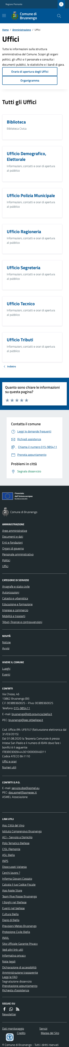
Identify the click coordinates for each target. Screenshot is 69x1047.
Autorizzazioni (10, 592)
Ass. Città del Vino (13, 825)
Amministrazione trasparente (20, 972)
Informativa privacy (14, 955)
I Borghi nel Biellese (14, 902)
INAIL (5, 938)
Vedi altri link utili (12, 949)
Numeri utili (9, 767)
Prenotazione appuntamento (19, 986)
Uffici (5, 566)
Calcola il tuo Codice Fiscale (19, 884)
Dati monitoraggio (13, 1028)
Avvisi (5, 648)
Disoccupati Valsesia (14, 867)
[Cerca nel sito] (57, 15)
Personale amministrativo (17, 554)
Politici (6, 560)
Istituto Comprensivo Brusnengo (22, 831)
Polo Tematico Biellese (15, 843)
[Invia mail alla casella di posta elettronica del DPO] (25, 788)
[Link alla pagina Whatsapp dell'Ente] (11, 1009)
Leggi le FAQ (9, 977)
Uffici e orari (9, 761)
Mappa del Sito (50, 1033)
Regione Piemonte (14, 4)
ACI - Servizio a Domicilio (17, 837)
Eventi (6, 674)
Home (5, 30)
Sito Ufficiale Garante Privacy (20, 943)
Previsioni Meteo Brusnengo (19, 926)
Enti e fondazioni (12, 542)
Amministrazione (21, 30)
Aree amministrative (14, 530)
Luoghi (6, 668)
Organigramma (29, 80)
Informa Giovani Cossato (17, 878)
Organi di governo (13, 548)
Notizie (6, 642)
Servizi (43, 1028)
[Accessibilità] (10, 1037)
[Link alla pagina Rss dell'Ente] (17, 1009)
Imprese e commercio (15, 610)
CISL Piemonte (11, 849)
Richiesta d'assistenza (15, 990)
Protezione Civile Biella (16, 932)
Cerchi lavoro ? (11, 872)
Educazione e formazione (17, 604)
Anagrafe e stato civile (16, 586)
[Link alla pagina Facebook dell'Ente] (4, 1009)
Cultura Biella (10, 914)
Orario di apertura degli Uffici (29, 71)
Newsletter (9, 1014)
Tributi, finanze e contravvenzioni (22, 622)
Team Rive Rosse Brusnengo (19, 896)
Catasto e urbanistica (15, 598)
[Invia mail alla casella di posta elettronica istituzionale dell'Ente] (32, 714)
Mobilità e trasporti (13, 616)
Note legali (8, 961)
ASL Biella (8, 855)
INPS (5, 861)
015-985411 (22, 708)
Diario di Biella (10, 920)
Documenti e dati (12, 536)
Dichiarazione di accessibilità (19, 967)
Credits (21, 1033)
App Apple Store (12, 890)
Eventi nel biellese (13, 908)
